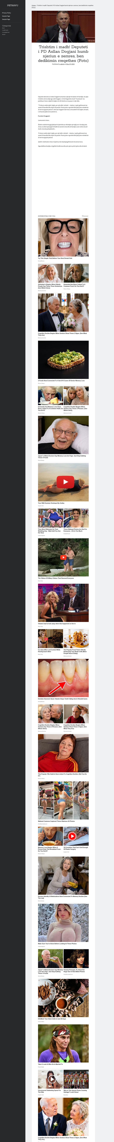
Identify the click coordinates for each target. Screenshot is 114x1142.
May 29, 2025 (70, 64)
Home (34, 5)
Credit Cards (5, 30)
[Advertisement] (63, 80)
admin (62, 64)
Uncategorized (5, 32)
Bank (3, 28)
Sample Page (6, 16)
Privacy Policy (6, 13)
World (3, 34)
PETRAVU (12, 5)
